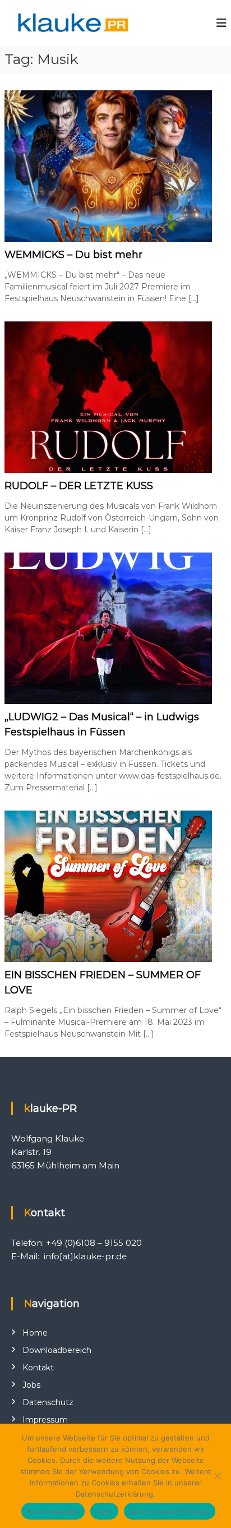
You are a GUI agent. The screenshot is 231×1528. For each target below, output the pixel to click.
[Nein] (217, 1475)
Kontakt (38, 1368)
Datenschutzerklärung (170, 1511)
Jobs (31, 1385)
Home (35, 1333)
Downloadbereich (56, 1350)
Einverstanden (53, 1511)
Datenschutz (47, 1402)
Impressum (45, 1420)
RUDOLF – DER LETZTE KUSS (78, 486)
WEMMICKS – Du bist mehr (73, 254)
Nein (104, 1511)
